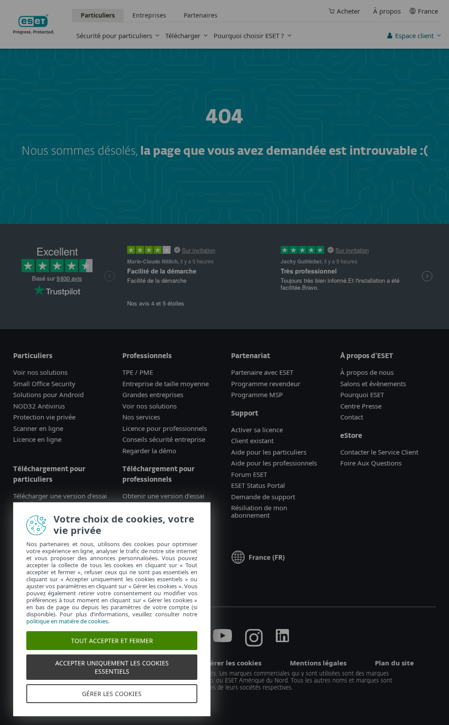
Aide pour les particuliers (268, 452)
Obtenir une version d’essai (163, 495)
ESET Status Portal (258, 485)
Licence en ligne (37, 439)
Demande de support (263, 496)
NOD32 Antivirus (39, 406)
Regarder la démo (149, 450)
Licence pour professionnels (164, 428)
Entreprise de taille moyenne (165, 383)
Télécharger (182, 35)
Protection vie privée (44, 416)
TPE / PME (137, 372)
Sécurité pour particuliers (114, 35)
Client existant (252, 440)
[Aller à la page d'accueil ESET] (34, 24)
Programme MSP (257, 394)
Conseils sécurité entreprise (163, 439)
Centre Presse (360, 406)
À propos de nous (367, 372)
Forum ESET (249, 474)
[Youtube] (222, 639)
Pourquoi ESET (362, 394)
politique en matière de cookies (67, 621)
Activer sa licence (257, 429)
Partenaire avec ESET (262, 372)
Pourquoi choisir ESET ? (249, 35)
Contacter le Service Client (379, 452)
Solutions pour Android (48, 394)
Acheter (348, 11)
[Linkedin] (282, 639)
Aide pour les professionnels (274, 462)
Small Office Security (44, 383)
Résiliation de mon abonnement (259, 511)
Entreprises (149, 15)
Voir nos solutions (40, 372)
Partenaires (200, 15)
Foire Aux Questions (371, 462)
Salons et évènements (373, 383)
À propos (387, 11)
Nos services (141, 416)
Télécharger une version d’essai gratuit (60, 499)
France (428, 11)
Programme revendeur (265, 383)
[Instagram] (254, 639)
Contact (351, 416)
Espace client (414, 35)
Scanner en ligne (38, 428)
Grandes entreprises (152, 394)
